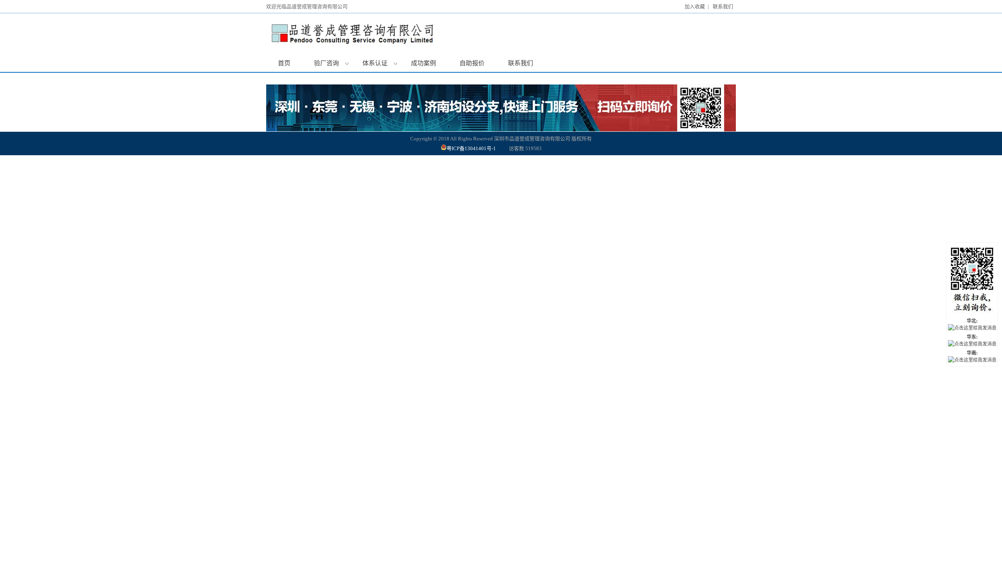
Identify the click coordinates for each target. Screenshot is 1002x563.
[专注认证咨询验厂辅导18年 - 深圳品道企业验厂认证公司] (381, 34)
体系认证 (379, 62)
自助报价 (472, 63)
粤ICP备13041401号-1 (472, 148)
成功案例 (423, 63)
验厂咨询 (331, 62)
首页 (284, 63)
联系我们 (723, 6)
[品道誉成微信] (972, 280)
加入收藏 (695, 6)
